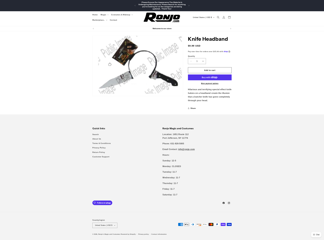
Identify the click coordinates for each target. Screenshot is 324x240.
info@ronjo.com (186, 149)
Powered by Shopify (128, 234)
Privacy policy (143, 234)
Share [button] (193, 108)
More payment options (209, 83)
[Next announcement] (189, 5)
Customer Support (100, 157)
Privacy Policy (99, 148)
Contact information (159, 234)
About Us (96, 139)
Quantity (191, 56)
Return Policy (98, 152)
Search (95, 134)
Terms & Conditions (101, 143)
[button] (104, 14)
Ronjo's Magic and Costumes (109, 234)
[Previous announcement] (135, 5)
